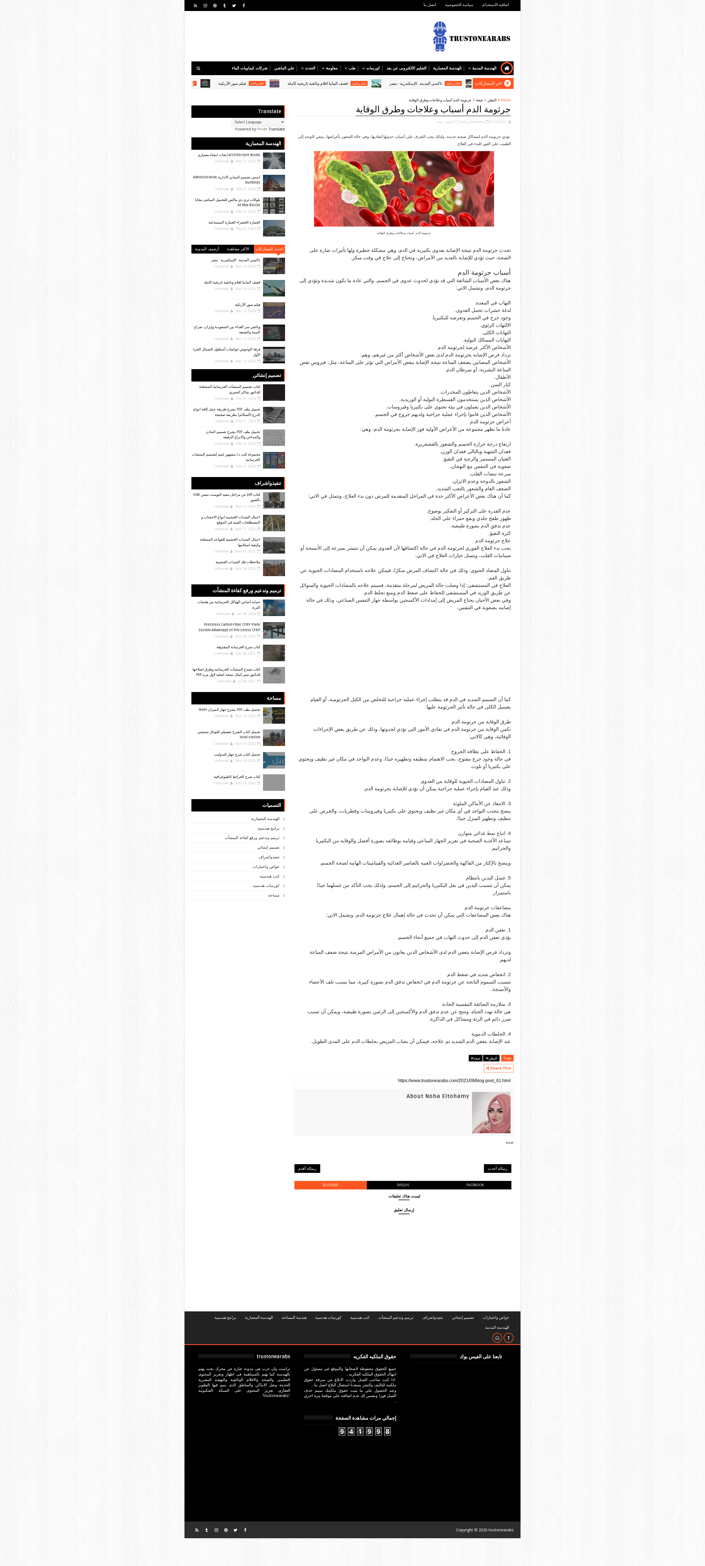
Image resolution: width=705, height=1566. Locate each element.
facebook (475, 1185)
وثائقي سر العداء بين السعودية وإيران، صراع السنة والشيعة (203, 83)
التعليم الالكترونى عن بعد (407, 68)
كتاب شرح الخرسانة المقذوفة (238, 647)
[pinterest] (215, 5)
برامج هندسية (269, 828)
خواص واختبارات (266, 866)
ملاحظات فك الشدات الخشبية (238, 562)
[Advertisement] (404, 649)
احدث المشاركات (269, 249)
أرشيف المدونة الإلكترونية (207, 250)
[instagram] (205, 5)
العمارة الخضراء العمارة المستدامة (234, 222)
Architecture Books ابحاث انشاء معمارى (229, 155)
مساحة (274, 895)
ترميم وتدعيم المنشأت (395, 1317)
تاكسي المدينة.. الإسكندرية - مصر (235, 260)
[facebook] (244, 5)
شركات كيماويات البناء (250, 68)
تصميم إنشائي (268, 847)
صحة (479, 99)
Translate (276, 129)
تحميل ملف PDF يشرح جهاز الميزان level (229, 709)
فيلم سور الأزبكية (305, 83)
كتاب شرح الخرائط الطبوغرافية (237, 777)
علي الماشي (284, 68)
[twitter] (234, 5)
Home (506, 99)
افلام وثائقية (433, 83)
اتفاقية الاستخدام (495, 4)
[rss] (195, 5)
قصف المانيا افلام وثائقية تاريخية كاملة (391, 83)
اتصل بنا (430, 4)
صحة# (475, 1058)
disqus (403, 1185)
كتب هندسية (270, 876)
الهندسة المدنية (484, 68)
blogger (330, 1185)
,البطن (450, 121)
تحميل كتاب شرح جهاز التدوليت (237, 754)
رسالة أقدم (307, 1168)
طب (352, 68)
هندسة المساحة (294, 1317)
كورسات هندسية (266, 885)
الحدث (310, 68)
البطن (492, 99)
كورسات (373, 68)
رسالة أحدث (498, 1168)
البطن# (491, 1058)
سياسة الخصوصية (459, 4)
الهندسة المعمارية (447, 68)
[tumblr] (224, 5)
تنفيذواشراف (269, 857)
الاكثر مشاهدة (238, 249)
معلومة (332, 68)
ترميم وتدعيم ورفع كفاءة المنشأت (252, 837)
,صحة (440, 121)
